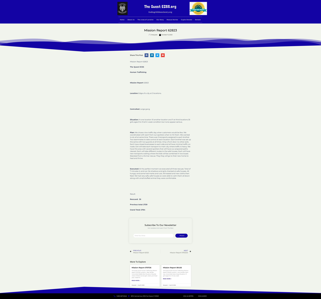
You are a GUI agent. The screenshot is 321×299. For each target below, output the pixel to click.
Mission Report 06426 (172, 268)
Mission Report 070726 (141, 268)
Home (122, 19)
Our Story (160, 19)
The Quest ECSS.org (160, 6)
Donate (198, 19)
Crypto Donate (186, 19)
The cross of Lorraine (145, 19)
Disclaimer (202, 296)
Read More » (136, 280)
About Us (131, 19)
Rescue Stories (172, 19)
